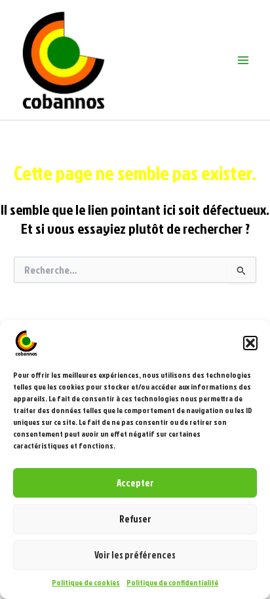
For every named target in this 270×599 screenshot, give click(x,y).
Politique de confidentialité (172, 582)
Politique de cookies (86, 582)
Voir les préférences (135, 555)
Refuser (135, 519)
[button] (250, 343)
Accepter (135, 483)
